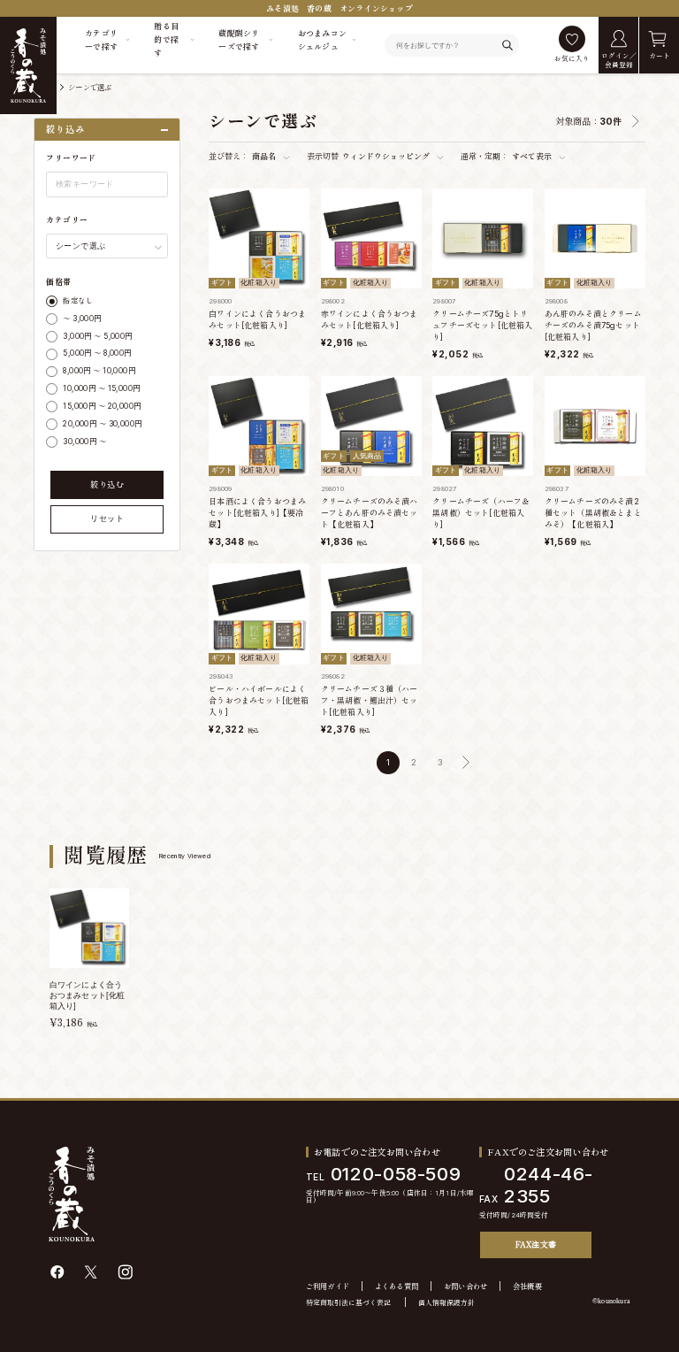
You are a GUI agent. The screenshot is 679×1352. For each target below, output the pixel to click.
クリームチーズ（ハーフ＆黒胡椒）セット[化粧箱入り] (481, 512)
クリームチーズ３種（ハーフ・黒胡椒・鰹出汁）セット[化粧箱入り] (369, 700)
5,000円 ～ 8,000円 (97, 353)
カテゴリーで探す (101, 39)
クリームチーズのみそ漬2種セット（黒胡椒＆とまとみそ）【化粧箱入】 (593, 512)
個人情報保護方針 (446, 1303)
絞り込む (107, 484)
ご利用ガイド (328, 1286)
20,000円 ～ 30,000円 (102, 423)
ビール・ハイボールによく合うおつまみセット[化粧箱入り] (259, 700)
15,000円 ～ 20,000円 (102, 406)
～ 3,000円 (82, 318)
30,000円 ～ (84, 441)
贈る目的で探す (166, 39)
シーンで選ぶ (89, 87)
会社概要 (527, 1286)
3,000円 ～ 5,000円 (97, 336)
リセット (107, 518)
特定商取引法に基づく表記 (348, 1303)
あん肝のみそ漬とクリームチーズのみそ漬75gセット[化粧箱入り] (593, 325)
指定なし (78, 300)
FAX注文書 (536, 1244)
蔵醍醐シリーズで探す (238, 39)
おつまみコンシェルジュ (322, 39)
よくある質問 (397, 1286)
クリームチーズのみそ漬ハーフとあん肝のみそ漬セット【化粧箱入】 (369, 512)
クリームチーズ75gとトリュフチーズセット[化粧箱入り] (482, 325)
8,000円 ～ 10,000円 (99, 370)
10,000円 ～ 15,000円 (101, 388)
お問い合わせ (466, 1286)
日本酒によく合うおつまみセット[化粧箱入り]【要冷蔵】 (257, 512)
